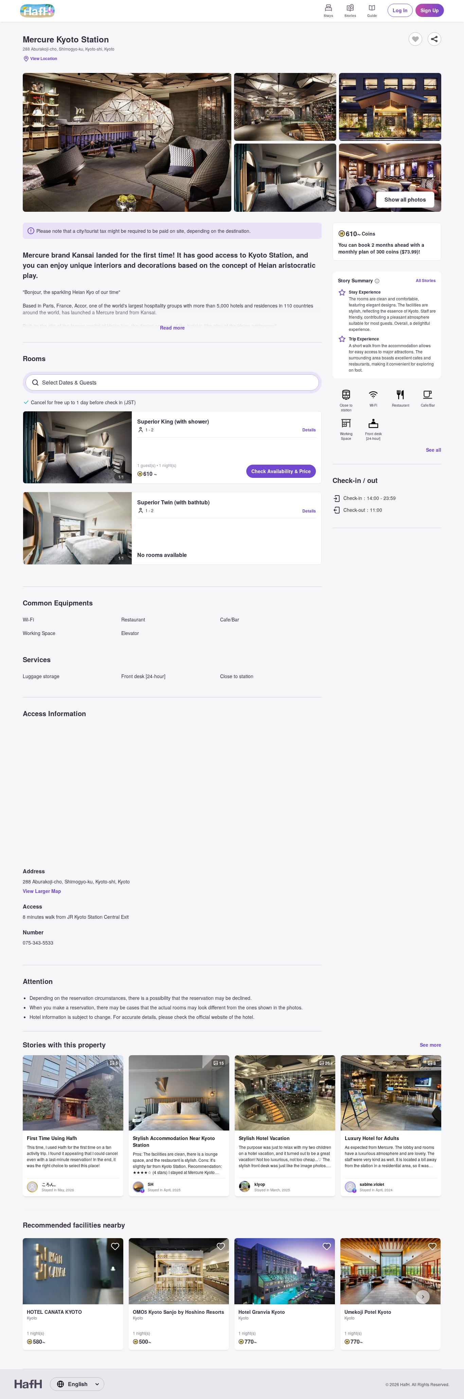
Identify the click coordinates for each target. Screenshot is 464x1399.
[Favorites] (415, 39)
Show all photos (405, 199)
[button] (77, 447)
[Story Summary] (377, 280)
